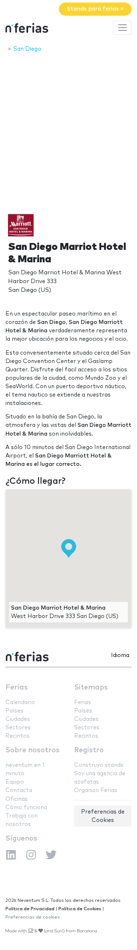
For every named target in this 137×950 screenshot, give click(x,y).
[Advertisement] (68, 129)
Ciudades (17, 719)
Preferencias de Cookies (103, 816)
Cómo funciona (26, 807)
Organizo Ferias (95, 790)
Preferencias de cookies (32, 917)
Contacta (18, 790)
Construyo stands (98, 765)
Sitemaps (91, 687)
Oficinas (16, 799)
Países (14, 711)
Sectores (18, 727)
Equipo (14, 782)
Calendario (20, 702)
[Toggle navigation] (122, 28)
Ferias (16, 687)
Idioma (120, 655)
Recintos (17, 736)
